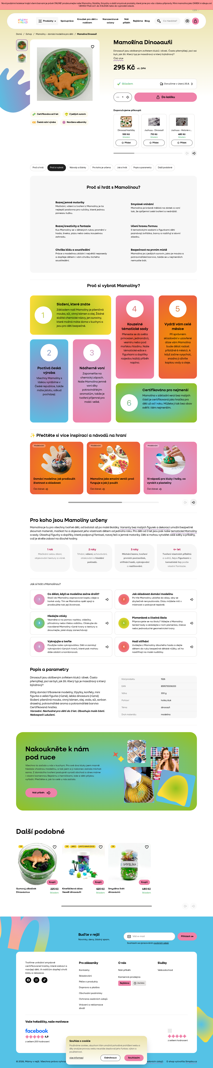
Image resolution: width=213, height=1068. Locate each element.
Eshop (29, 34)
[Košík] (195, 21)
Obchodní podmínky (90, 993)
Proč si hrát (38, 168)
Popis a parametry (142, 168)
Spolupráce (67, 21)
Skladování (85, 976)
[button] (92, 46)
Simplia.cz (191, 1061)
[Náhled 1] (22, 45)
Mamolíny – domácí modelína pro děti (54, 34)
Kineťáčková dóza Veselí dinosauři (72, 890)
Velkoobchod (165, 970)
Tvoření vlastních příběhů (177, 554)
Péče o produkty (88, 982)
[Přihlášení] (187, 21)
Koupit (52, 882)
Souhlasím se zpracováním (148, 943)
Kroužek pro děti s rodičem (87, 21)
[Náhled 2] (22, 58)
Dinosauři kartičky (126, 130)
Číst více (118, 58)
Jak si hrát (122, 168)
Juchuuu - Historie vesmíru (182, 130)
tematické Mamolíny (184, 531)
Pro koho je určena (101, 168)
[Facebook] (28, 980)
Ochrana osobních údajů (93, 999)
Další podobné (165, 168)
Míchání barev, (130, 554)
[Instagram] (36, 980)
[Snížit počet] (118, 97)
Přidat (128, 143)
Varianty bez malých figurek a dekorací (145, 527)
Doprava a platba (89, 987)
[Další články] (193, 502)
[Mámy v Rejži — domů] (22, 21)
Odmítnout (110, 1058)
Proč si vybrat (56, 168)
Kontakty (84, 970)
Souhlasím (134, 1058)
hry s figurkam (180, 558)
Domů (19, 34)
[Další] (194, 153)
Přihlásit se (187, 936)
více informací (76, 1058)
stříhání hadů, (128, 562)
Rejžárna (138, 21)
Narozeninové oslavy (110, 21)
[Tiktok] (44, 980)
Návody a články (78, 168)
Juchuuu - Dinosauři (154, 130)
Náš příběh (126, 21)
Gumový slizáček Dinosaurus (26, 890)
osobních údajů (161, 943)
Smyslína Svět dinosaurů (116, 890)
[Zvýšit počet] (127, 97)
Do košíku (168, 97)
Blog (147, 21)
